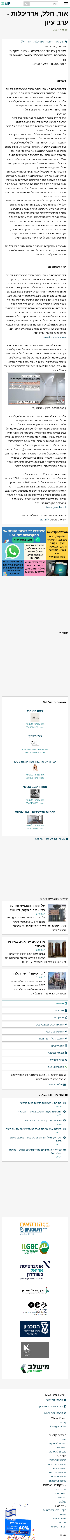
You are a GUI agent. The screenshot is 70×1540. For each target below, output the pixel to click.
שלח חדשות (55, 1084)
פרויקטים (59, 1017)
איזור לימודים (57, 1059)
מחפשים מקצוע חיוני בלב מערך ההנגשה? (39, 1111)
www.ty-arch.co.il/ (56, 507)
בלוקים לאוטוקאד (57, 1443)
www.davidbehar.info (54, 337)
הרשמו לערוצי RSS (53, 1412)
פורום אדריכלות (58, 1460)
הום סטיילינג (59, 1468)
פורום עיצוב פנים (57, 1464)
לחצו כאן (44, 519)
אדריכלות (39, 41)
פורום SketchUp (57, 1480)
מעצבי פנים (60, 1493)
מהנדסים (61, 1497)
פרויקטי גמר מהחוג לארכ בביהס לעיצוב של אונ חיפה (34, 1129)
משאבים (61, 1447)
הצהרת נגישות (58, 1526)
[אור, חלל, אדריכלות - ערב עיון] (35, 389)
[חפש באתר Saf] (26, 3)
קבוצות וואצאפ (56, 1066)
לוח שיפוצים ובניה (54, 1031)
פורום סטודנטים (57, 1472)
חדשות (60, 1003)
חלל (23, 41)
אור (29, 41)
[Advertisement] (35, 603)
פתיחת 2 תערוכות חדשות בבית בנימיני (41, 1103)
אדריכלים (61, 1489)
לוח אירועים (57, 1045)
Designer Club (58, 1426)
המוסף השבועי (56, 1052)
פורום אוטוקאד (58, 1476)
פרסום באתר (59, 1518)
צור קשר (62, 1522)
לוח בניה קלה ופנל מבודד (50, 1038)
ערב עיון (60, 41)
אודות (63, 1514)
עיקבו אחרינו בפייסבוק (51, 1406)
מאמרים (59, 1010)
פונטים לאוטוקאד (57, 1451)
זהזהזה (49, 41)
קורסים (62, 1422)
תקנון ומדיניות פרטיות (54, 1510)
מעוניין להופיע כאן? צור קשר (50, 839)
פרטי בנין (61, 1439)
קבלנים (62, 1501)
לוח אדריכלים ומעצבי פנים (50, 1024)
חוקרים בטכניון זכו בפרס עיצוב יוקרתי (42, 1120)
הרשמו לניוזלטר (54, 1400)
